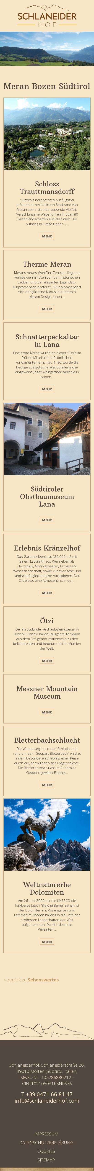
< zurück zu (31, 980)
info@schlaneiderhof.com (47, 1100)
